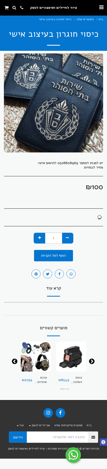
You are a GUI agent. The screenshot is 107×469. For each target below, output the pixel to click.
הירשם (18, 437)
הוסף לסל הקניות (71, 367)
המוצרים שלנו (85, 19)
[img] (71, 356)
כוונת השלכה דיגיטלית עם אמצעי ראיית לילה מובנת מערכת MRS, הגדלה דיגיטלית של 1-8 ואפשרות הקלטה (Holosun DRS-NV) (75, 380)
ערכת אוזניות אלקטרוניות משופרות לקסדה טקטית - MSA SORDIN (39, 380)
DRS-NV (65, 389)
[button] (101, 7)
